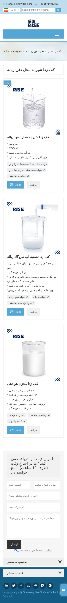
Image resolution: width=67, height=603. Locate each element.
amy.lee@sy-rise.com (20, 3)
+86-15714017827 (48, 3)
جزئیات (33, 184)
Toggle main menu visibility (57, 34)
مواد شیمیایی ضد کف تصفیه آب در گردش (28, 164)
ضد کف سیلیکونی (17, 421)
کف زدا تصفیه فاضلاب (19, 176)
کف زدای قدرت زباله (18, 297)
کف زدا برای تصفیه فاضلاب (21, 303)
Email (15, 184)
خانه (6, 51)
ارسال (14, 544)
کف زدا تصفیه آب (41, 297)
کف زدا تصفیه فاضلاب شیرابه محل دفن (27, 170)
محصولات (18, 51)
